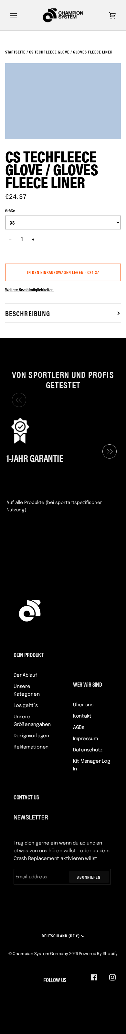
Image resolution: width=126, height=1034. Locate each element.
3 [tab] (77, 556)
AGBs (78, 727)
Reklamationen (31, 747)
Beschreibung (27, 313)
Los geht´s (26, 705)
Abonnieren (88, 877)
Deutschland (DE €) (61, 936)
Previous (17, 400)
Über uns (83, 705)
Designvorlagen (31, 736)
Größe (10, 210)
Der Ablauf (25, 675)
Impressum (85, 738)
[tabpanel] (60, 464)
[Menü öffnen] (20, 15)
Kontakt (82, 716)
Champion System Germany (40, 954)
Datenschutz (87, 750)
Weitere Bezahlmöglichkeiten (29, 289)
